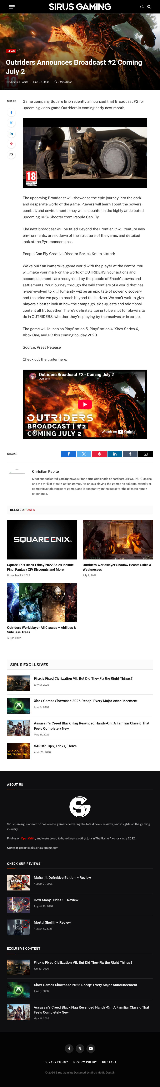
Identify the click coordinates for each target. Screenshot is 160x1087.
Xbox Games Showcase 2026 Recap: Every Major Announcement (86, 701)
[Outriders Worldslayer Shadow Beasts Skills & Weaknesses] (118, 539)
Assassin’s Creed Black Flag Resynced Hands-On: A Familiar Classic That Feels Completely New (91, 725)
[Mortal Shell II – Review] (18, 927)
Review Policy (85, 1062)
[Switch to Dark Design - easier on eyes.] (142, 7)
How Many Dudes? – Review (56, 900)
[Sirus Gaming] (80, 6)
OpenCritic (28, 838)
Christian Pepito (18, 82)
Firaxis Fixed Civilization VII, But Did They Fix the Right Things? (83, 678)
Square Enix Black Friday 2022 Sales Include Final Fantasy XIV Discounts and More (40, 567)
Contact (109, 1062)
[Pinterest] (11, 144)
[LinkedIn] (11, 133)
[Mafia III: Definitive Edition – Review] (18, 882)
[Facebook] (11, 112)
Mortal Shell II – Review (52, 922)
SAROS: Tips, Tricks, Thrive (55, 746)
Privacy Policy (56, 1062)
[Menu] (12, 6)
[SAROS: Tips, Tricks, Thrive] (18, 751)
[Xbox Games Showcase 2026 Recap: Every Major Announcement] (18, 706)
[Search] (148, 6)
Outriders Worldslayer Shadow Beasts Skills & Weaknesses (117, 567)
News (11, 51)
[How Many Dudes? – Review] (18, 905)
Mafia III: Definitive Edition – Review (62, 878)
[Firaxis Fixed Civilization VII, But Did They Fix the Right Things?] (18, 683)
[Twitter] (11, 123)
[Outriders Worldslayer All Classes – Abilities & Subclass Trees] (42, 602)
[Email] (11, 154)
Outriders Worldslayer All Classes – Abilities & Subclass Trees (41, 630)
